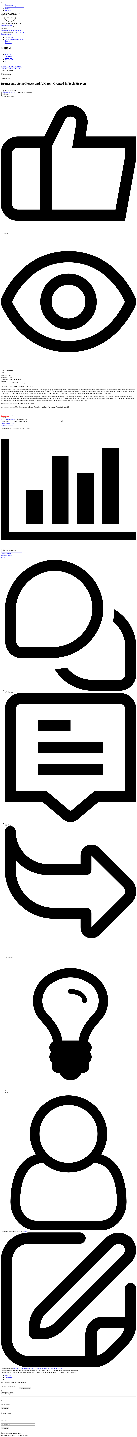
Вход (6, 61)
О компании (9, 5)
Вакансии (8, 1375)
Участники (8, 56)
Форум (7, 8)
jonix (25, 1231)
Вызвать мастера (6, 34)
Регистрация (9, 59)
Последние (8, 58)
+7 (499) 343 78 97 (20, 32)
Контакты (8, 10)
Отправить (5, 1408)
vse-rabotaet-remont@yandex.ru (11, 30)
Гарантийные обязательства (14, 7)
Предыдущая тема (7, 423)
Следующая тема (7, 425)
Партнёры (8, 1377)
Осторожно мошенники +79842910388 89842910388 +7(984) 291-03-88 (37, 1368)
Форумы (8, 54)
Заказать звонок (6, 25)
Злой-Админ (5, 416)
